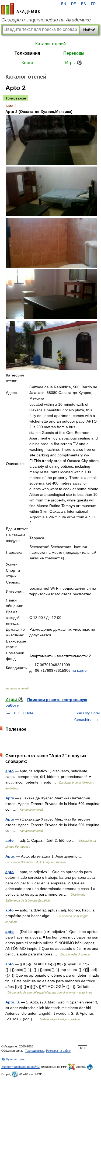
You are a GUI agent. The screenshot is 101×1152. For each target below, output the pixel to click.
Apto (9, 798)
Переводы (73, 53)
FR (93, 4)
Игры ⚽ (73, 62)
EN (63, 4)
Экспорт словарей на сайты (20, 1066)
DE (73, 4)
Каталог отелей (50, 44)
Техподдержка (34, 1050)
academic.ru (20, 8)
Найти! (89, 30)
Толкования (27, 53)
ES (83, 4)
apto (9, 771)
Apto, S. (12, 1002)
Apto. (10, 856)
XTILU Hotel (23, 713)
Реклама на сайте (58, 1050)
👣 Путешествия (13, 1059)
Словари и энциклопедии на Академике (46, 20)
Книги (27, 62)
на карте (79, 670)
